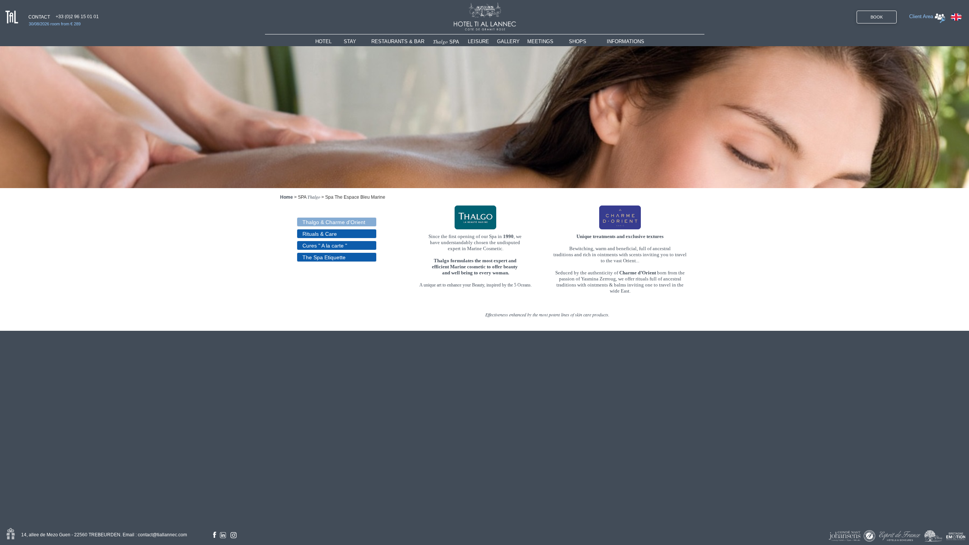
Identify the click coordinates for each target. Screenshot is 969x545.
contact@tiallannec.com (162, 534)
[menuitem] (329, 41)
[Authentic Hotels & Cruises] (869, 536)
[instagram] (234, 535)
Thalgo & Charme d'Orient (333, 222)
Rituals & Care (319, 234)
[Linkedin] (223, 535)
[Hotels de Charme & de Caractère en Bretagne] (955, 536)
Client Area (921, 16)
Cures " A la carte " (324, 246)
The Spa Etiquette (324, 257)
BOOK (877, 17)
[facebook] (214, 535)
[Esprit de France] (899, 536)
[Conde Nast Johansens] (844, 536)
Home (286, 197)
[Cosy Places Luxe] (933, 536)
